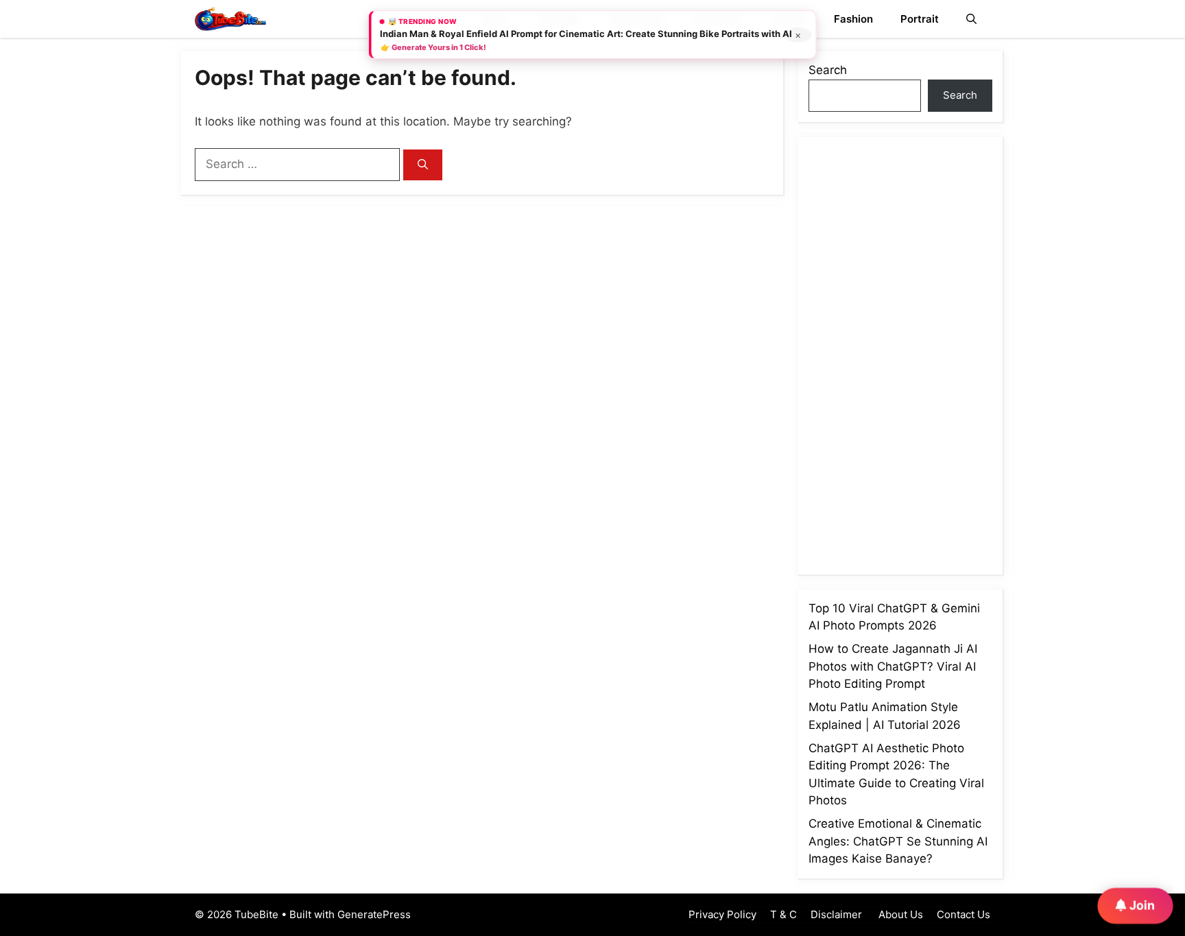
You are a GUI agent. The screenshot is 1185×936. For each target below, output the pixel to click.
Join (1141, 904)
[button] (971, 19)
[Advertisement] (911, 353)
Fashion (853, 18)
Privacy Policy (722, 914)
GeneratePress (374, 914)
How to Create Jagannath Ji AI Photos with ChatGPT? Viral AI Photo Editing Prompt (893, 666)
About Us (899, 914)
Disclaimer (836, 914)
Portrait (919, 18)
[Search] (422, 164)
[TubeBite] (230, 19)
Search (828, 70)
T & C (783, 914)
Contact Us (963, 914)
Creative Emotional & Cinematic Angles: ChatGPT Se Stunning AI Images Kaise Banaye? (898, 841)
